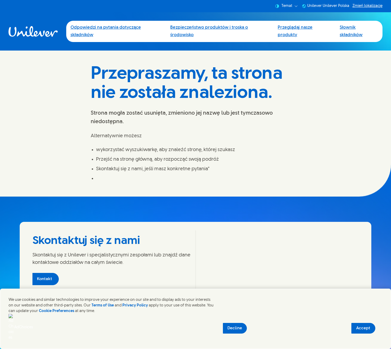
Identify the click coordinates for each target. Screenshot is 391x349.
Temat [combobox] (286, 6)
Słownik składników (351, 31)
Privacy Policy (135, 306)
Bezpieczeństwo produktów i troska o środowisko (209, 31)
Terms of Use (102, 306)
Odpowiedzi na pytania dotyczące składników (105, 31)
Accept (363, 328)
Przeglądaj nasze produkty (295, 31)
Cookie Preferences (56, 311)
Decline (234, 328)
